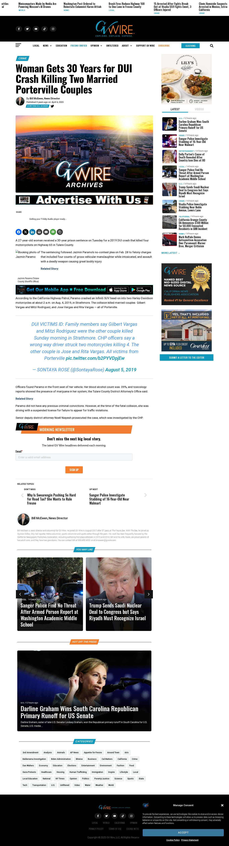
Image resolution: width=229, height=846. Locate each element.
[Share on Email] (46, 232)
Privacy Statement (189, 840)
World (9, 10)
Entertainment (186, 151)
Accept (183, 832)
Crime (144, 13)
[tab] (175, 110)
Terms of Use (114, 828)
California (184, 217)
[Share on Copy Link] (60, 232)
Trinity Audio (47, 219)
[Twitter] (52, 106)
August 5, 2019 (120, 370)
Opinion (133, 822)
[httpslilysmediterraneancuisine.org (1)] (186, 103)
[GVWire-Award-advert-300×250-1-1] (186, 304)
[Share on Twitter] (25, 232)
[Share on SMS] (53, 232)
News (54, 10)
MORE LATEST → (170, 253)
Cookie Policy (173, 840)
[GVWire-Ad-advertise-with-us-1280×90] (84, 203)
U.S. (91, 600)
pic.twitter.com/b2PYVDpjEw (95, 358)
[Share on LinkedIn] (32, 232)
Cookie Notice (133, 828)
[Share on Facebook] (19, 232)
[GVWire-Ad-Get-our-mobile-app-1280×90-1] (84, 293)
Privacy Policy (96, 828)
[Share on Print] (39, 232)
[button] (222, 805)
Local (99, 10)
